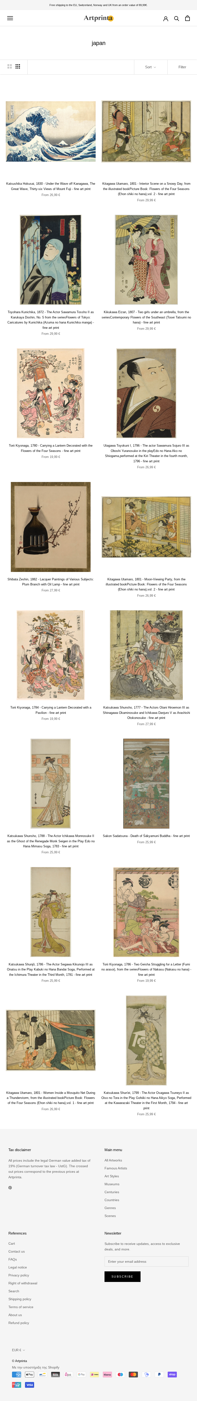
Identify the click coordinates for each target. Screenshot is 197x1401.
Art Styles (112, 1176)
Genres (110, 1208)
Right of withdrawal (22, 1283)
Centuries (112, 1192)
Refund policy (18, 1323)
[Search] (176, 18)
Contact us (16, 1251)
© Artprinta (19, 1361)
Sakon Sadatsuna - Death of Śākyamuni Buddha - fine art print (146, 836)
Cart (11, 1243)
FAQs (12, 1259)
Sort (149, 67)
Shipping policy (19, 1299)
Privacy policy (18, 1275)
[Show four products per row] (18, 66)
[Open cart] (187, 18)
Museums (112, 1184)
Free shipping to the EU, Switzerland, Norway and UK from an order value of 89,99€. (98, 5)
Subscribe (122, 1276)
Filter (182, 67)
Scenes (110, 1216)
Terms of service (20, 1307)
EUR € (16, 1350)
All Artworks (113, 1160)
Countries (112, 1200)
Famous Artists (116, 1168)
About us (15, 1315)
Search (13, 1291)
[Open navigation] (10, 18)
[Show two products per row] (9, 66)
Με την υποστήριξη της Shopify (35, 1367)
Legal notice (17, 1267)
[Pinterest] (10, 1187)
